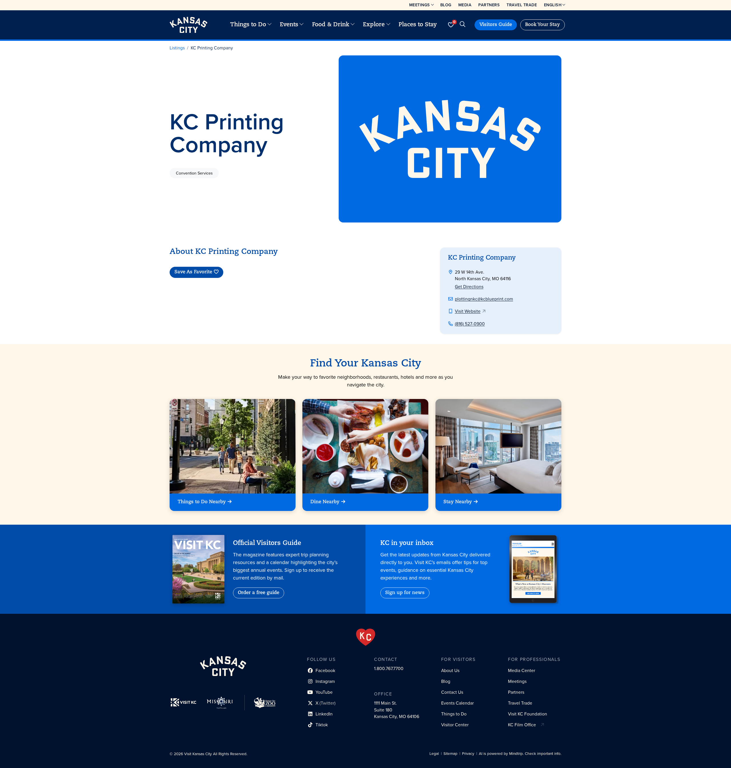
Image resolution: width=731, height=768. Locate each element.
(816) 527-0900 (470, 323)
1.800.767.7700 (388, 668)
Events (289, 25)
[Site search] (462, 24)
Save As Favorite (193, 272)
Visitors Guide (495, 25)
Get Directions (469, 286)
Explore (374, 25)
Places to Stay (418, 25)
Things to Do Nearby (202, 502)
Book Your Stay (542, 25)
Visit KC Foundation (527, 714)
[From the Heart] (365, 637)
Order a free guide (258, 593)
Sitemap (450, 753)
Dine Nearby (325, 502)
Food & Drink (330, 25)
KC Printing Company (212, 48)
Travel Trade (522, 5)
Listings (177, 48)
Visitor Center (455, 724)
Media (465, 5)
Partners (489, 5)
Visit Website (468, 311)
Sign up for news (405, 593)
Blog (445, 5)
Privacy (468, 753)
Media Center (521, 670)
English (553, 5)
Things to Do (248, 25)
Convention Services (194, 173)
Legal (434, 753)
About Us (450, 670)
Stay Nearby (457, 502)
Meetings (419, 5)
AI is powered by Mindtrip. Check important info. (520, 753)
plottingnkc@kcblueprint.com (484, 299)
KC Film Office (522, 724)
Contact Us (452, 692)
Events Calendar (457, 703)
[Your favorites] (451, 24)
